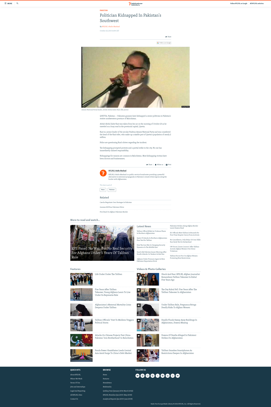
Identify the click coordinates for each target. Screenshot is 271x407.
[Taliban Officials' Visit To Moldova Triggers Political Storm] (81, 325)
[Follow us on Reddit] (142, 376)
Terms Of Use (75, 383)
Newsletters (107, 383)
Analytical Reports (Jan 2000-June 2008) (118, 399)
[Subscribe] (178, 376)
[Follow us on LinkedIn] (168, 376)
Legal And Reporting (77, 391)
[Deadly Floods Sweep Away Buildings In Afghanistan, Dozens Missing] (148, 325)
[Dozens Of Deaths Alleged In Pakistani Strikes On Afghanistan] (148, 340)
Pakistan (104, 11)
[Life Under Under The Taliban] (81, 279)
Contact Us (74, 399)
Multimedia (107, 387)
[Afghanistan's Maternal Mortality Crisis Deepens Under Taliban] (81, 309)
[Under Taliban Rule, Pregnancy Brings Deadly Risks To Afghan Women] (148, 309)
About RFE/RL (75, 375)
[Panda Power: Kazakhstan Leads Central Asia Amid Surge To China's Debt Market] (81, 355)
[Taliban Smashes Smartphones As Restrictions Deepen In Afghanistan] (148, 355)
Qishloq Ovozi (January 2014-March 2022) (118, 391)
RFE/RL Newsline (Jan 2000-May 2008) (117, 395)
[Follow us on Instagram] (148, 376)
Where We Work (76, 379)
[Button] (168, 36)
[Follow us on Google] (153, 376)
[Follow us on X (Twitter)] (158, 376)
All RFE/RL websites (257, 3)
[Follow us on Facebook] (163, 376)
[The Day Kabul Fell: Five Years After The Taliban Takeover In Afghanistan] (148, 294)
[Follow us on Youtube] (138, 376)
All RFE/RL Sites (76, 395)
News (105, 375)
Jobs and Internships (77, 387)
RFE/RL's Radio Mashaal (111, 27)
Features (106, 379)
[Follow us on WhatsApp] (173, 376)
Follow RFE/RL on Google (238, 3)
